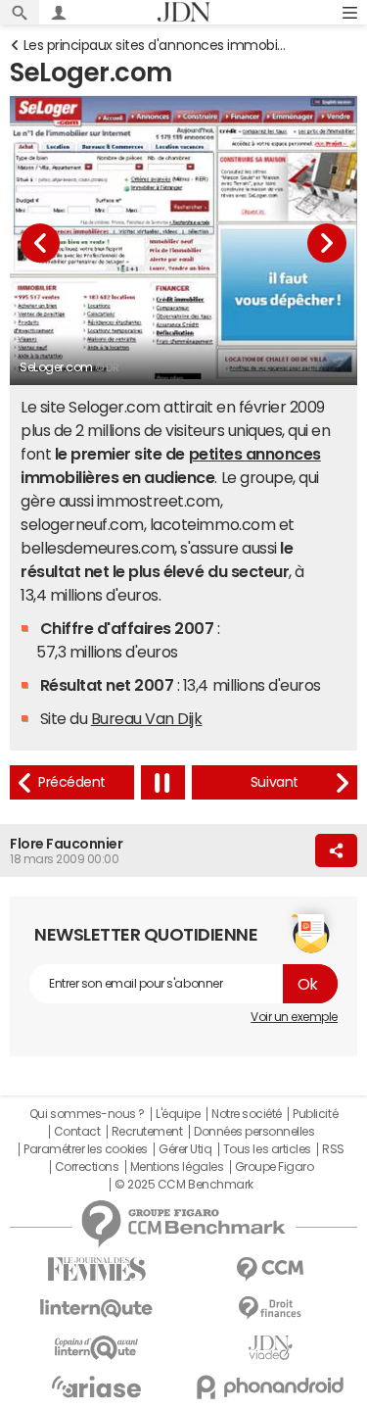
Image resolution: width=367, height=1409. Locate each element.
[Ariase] (97, 1386)
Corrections (87, 1167)
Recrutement (147, 1132)
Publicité (315, 1114)
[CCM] (271, 1269)
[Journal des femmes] (97, 1269)
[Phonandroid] (271, 1387)
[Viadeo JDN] (271, 1348)
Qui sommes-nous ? (87, 1114)
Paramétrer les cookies (85, 1149)
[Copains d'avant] (97, 1348)
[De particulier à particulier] (274, 782)
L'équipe (178, 1114)
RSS (333, 1149)
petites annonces (255, 454)
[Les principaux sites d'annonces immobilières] (72, 782)
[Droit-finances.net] (271, 1308)
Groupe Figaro (274, 1167)
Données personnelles (254, 1132)
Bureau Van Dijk (147, 718)
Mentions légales (176, 1167)
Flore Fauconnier (66, 843)
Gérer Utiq (185, 1149)
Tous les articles (267, 1149)
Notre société (246, 1114)
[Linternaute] (97, 1308)
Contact (77, 1132)
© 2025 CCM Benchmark (183, 1184)
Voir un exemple (294, 1017)
